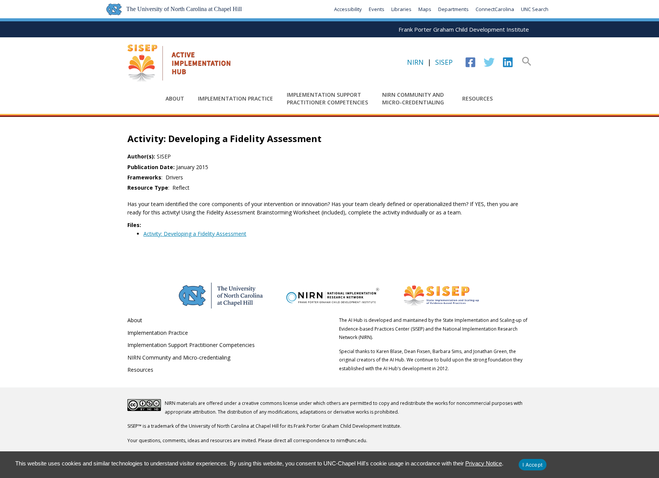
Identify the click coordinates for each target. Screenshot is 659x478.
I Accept (532, 465)
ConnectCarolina (495, 9)
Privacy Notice (483, 463)
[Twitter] (489, 62)
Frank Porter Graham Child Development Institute (464, 29)
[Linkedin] (507, 62)
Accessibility (348, 9)
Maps (424, 9)
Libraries (401, 9)
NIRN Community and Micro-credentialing (413, 98)
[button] (527, 62)
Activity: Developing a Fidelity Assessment (194, 233)
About (175, 98)
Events (376, 9)
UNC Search (534, 9)
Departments (453, 9)
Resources (477, 98)
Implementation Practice (235, 98)
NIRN (415, 62)
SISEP (444, 62)
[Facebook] (470, 62)
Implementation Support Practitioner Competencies (327, 98)
